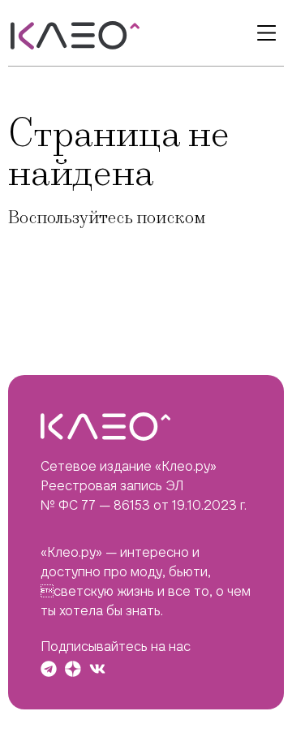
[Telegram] (49, 669)
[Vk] (97, 669)
